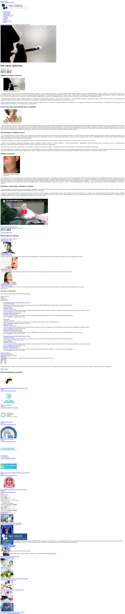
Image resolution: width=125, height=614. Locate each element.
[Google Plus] (10, 72)
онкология (13, 390)
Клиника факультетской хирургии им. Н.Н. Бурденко (14, 489)
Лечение (5, 17)
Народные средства (11, 580)
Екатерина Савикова (13, 323)
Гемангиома (6, 319)
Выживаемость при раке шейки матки (10, 556)
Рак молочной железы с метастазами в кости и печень (16, 302)
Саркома (8, 602)
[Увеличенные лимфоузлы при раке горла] (11, 172)
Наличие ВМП (6, 501)
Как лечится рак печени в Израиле (12, 313)
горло (5, 226)
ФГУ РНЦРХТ (4, 455)
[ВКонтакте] (2, 72)
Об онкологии (6, 13)
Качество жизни (7, 20)
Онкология (18, 524)
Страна (2, 497)
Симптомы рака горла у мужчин (9, 238)
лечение (9, 390)
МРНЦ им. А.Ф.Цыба (6, 405)
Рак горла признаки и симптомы (9, 284)
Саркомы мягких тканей (7, 601)
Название (3, 500)
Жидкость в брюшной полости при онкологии (12, 589)
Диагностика (6, 14)
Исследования (6, 11)
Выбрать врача (4, 369)
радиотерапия (14, 407)
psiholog (10, 316)
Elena (9, 306)
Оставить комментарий (6, 232)
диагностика (4, 390)
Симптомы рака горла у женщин (9, 269)
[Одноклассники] (6, 72)
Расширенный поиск (6, 511)
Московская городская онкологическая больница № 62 (14, 388)
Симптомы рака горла (6, 240)
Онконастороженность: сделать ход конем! (11, 523)
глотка (2, 226)
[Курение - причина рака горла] (14, 89)
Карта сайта (6, 548)
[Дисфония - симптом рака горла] (12, 121)
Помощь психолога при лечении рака (12, 329)
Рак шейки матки (10, 557)
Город (2, 498)
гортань (8, 226)
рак (11, 226)
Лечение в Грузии (7, 307)
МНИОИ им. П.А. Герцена (7, 439)
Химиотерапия (13, 475)
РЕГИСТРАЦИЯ (9, 2)
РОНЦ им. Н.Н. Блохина (7, 422)
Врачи (5, 19)
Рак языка (8, 568)
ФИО (2, 509)
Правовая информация (9, 546)
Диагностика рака (10, 524)
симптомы (14, 226)
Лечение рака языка (5, 567)
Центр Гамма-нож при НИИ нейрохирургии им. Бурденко (15, 472)
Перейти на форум (5, 352)
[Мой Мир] (8, 72)
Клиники (5, 18)
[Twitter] (4, 72)
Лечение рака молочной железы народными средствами (14, 578)
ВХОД (2, 2)
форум (5, 22)
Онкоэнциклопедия (8, 15)
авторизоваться (26, 293)
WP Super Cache (52, 553)
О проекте (6, 544)
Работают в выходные (7, 503)
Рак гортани (9, 255)
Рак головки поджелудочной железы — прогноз (12, 612)
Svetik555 (10, 311)
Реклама (5, 547)
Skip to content (4, 1)
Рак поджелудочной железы (13, 613)
